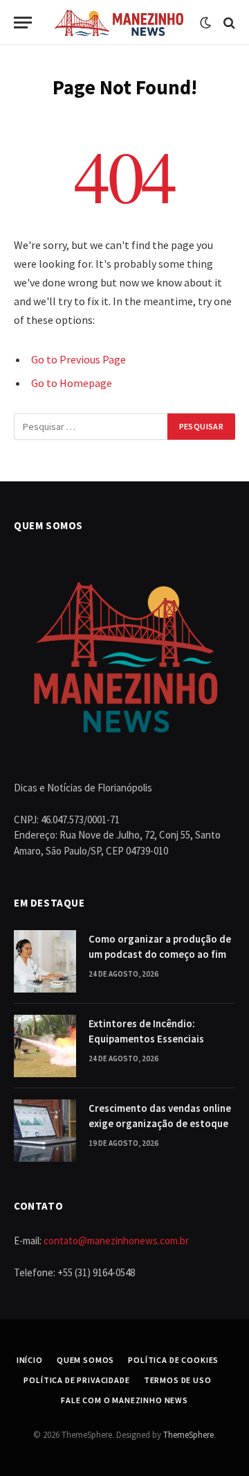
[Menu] (23, 22)
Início (30, 1360)
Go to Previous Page (78, 359)
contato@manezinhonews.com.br (116, 1240)
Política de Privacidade (76, 1380)
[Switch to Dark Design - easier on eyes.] (205, 23)
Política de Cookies (173, 1360)
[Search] (228, 22)
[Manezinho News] (119, 22)
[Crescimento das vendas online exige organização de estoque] (45, 1130)
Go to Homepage (71, 383)
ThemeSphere (188, 1435)
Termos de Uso (178, 1380)
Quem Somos (85, 1360)
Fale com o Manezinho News (124, 1400)
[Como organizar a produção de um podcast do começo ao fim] (45, 961)
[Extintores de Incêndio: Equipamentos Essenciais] (45, 1046)
